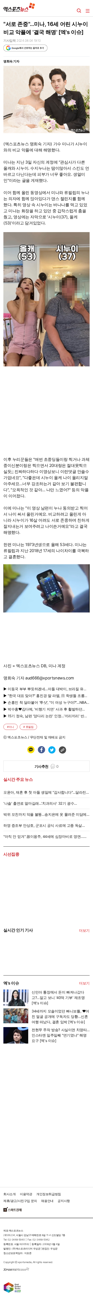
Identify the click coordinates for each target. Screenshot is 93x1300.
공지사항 (64, 1201)
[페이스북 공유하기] (41, 749)
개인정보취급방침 (48, 1194)
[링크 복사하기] (62, 749)
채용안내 (47, 1201)
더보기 (84, 930)
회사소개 (9, 1194)
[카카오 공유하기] (30, 749)
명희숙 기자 (11, 61)
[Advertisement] (37, 1113)
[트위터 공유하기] (51, 749)
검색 (79, 11)
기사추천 (47, 766)
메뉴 (88, 11)
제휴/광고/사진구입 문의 (20, 1201)
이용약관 (26, 1194)
